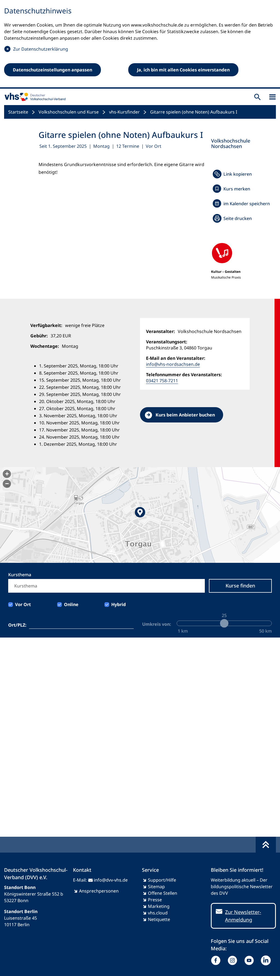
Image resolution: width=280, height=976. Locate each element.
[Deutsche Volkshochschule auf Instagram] (234, 960)
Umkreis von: (156, 624)
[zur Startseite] (34, 97)
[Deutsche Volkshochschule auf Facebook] (217, 960)
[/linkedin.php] (267, 960)
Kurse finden (240, 585)
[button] (140, 515)
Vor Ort (23, 604)
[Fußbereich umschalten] (266, 845)
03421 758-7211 (162, 381)
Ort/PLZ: (17, 625)
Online (71, 604)
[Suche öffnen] (257, 97)
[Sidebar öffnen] (272, 97)
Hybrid (118, 604)
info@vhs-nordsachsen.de (173, 364)
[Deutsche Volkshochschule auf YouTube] (250, 960)
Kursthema (19, 575)
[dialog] (140, 44)
